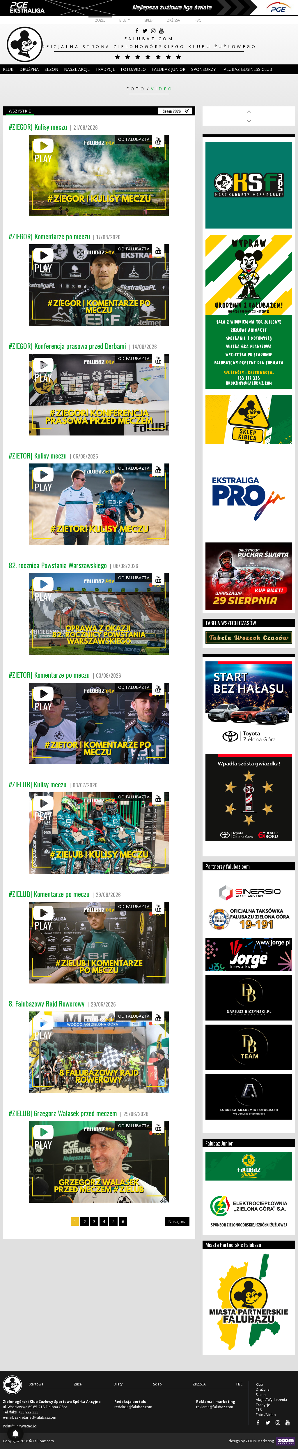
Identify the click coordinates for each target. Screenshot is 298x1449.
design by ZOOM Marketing (252, 1441)
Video (162, 89)
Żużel (100, 20)
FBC (198, 20)
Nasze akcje (77, 69)
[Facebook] (136, 31)
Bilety (124, 20)
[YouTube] (161, 31)
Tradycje (105, 69)
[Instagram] (153, 31)
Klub (8, 69)
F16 (259, 1409)
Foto (136, 89)
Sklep (149, 20)
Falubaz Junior (168, 69)
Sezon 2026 (172, 111)
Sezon (51, 69)
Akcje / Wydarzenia (271, 1399)
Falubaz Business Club (246, 69)
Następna (177, 1221)
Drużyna (262, 1389)
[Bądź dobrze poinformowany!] (15, 1433)
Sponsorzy (203, 69)
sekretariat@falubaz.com (35, 1417)
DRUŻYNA (29, 69)
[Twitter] (145, 31)
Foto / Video (266, 1414)
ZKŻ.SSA (173, 20)
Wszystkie (20, 111)
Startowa (36, 1384)
